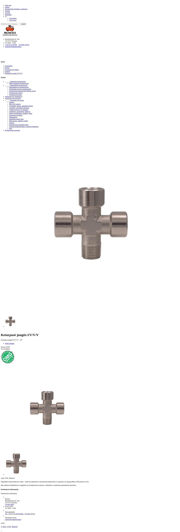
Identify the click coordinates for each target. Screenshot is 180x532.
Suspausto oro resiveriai (13, 98)
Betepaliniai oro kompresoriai (19, 87)
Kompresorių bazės (15, 95)
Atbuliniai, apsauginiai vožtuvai (19, 111)
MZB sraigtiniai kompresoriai (19, 83)
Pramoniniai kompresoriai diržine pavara (22, 91)
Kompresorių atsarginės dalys (19, 125)
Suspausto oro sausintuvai (13, 96)
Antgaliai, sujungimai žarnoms (19, 108)
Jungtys (11, 102)
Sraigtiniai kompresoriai (15, 81)
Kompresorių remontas (12, 130)
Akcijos (7, 13)
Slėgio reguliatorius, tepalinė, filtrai (20, 113)
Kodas (3, 347)
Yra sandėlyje (5, 349)
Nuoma (7, 11)
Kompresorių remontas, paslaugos (16, 9)
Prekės (7, 7)
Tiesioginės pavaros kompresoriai (20, 89)
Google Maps (9, 504)
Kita (10, 128)
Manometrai (13, 117)
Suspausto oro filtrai (15, 115)
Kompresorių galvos (15, 93)
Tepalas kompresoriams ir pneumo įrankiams (23, 126)
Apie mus (8, 5)
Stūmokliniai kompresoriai (16, 85)
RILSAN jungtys (15, 104)
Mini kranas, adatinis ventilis (18, 121)
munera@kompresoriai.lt (13, 47)
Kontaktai (8, 15)
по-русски (12, 20)
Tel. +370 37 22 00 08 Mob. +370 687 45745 (20, 514)
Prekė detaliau (9, 343)
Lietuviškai (12, 18)
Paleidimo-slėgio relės (16, 119)
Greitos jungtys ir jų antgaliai (18, 110)
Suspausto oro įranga (14, 100)
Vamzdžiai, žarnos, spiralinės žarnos (21, 106)
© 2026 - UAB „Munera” (9, 527)
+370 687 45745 (23, 45)
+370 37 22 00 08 (11, 45)
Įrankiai (11, 123)
